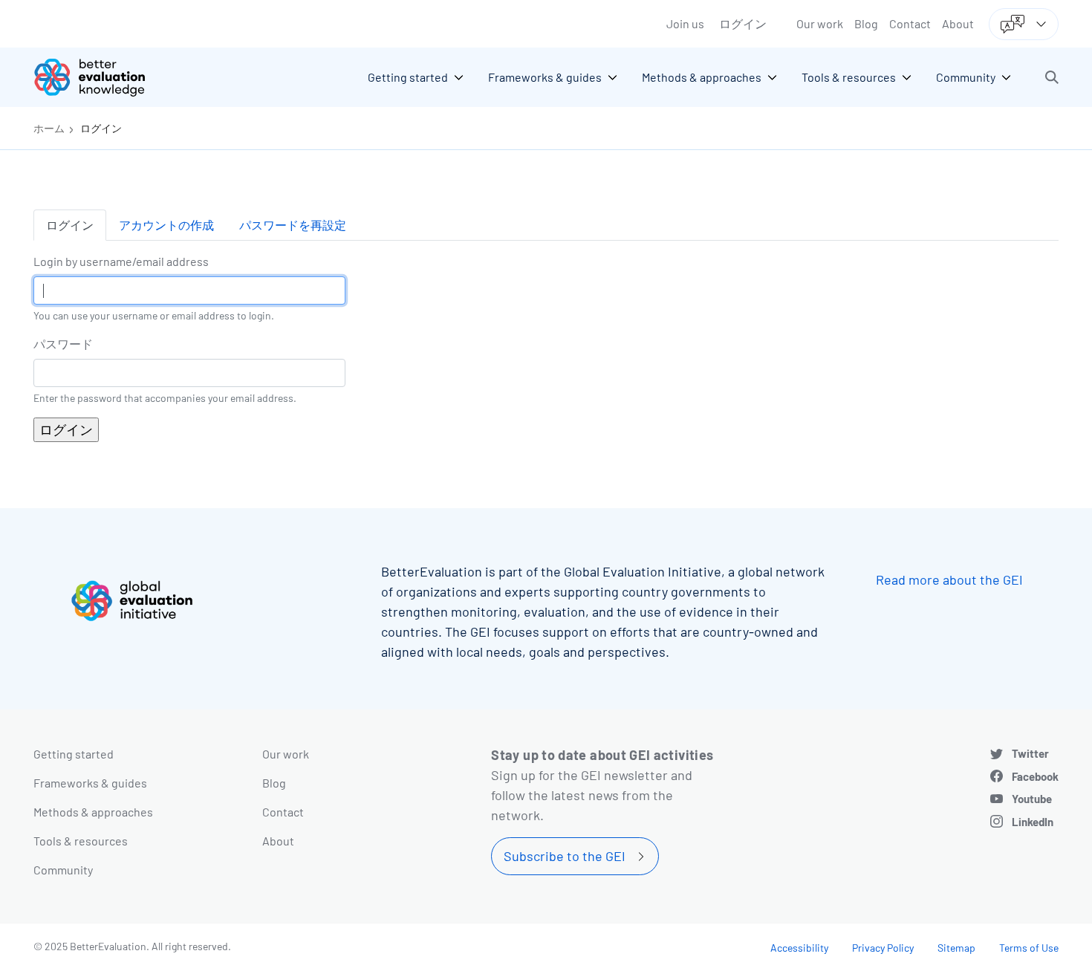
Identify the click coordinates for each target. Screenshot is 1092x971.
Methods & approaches (93, 812)
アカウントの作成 (166, 225)
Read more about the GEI (949, 579)
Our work (819, 23)
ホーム (49, 128)
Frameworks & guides (90, 783)
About (958, 23)
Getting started (73, 754)
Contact (910, 23)
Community (63, 870)
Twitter (1030, 753)
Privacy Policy (883, 947)
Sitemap (956, 947)
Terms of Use (1029, 947)
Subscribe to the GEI (564, 856)
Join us (685, 23)
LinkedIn (1032, 821)
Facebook (1035, 776)
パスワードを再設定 (292, 225)
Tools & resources (80, 841)
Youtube (1032, 798)
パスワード (63, 344)
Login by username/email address (121, 261)
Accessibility (799, 947)
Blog (866, 23)
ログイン (743, 23)
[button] (1052, 77)
